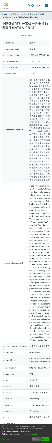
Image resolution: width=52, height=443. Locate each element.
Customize (6, 439)
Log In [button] (38, 5)
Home (4, 14)
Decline (36, 439)
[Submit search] (28, 5)
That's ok (45, 439)
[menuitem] (32, 5)
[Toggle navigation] (46, 5)
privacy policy (32, 434)
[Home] (6, 6)
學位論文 (9, 17)
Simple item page (26, 35)
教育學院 (14, 14)
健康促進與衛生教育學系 (33, 14)
